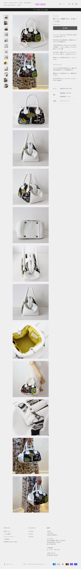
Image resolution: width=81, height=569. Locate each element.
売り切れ (65, 28)
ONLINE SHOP (13, 2)
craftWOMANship (10, 5)
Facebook (30, 534)
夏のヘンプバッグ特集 (43, 9)
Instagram (30, 531)
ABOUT (19, 5)
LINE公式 (30, 536)
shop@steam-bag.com (52, 555)
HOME (5, 2)
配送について (7, 531)
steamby (56, 16)
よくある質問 (7, 534)
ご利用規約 (6, 539)
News (20, 2)
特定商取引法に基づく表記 (10, 542)
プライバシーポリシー (9, 536)
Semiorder (27, 2)
